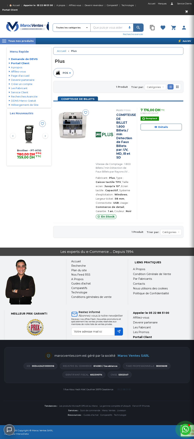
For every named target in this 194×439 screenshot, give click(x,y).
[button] (170, 86)
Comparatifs (106, 415)
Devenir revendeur (94, 5)
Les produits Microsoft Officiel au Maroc (78, 406)
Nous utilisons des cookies (150, 288)
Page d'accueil (20, 75)
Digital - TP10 (29, 150)
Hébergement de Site (24, 104)
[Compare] (152, 27)
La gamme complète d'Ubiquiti (115, 406)
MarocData (22, 433)
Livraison (121, 410)
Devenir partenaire (22, 79)
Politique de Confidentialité (151, 293)
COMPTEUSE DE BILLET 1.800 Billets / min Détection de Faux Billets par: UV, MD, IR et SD (124, 136)
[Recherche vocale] (129, 27)
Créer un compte (21, 83)
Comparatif (112, 5)
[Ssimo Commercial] (32, 282)
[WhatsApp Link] (185, 429)
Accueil (61, 50)
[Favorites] (163, 27)
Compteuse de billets (78, 98)
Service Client (19, 92)
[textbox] (108, 28)
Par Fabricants (142, 278)
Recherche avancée (133, 34)
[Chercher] (138, 28)
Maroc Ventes (108, 410)
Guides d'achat (91, 415)
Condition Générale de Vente (152, 274)
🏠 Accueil (14, 5)
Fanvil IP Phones (141, 406)
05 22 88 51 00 (45, 5)
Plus (123, 110)
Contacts (139, 283)
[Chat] (9, 429)
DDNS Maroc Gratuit (23, 100)
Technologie (127, 5)
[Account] (171, 3)
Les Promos (141, 332)
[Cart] (186, 11)
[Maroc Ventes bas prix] (27, 26)
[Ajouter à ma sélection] (42, 123)
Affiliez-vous (75, 5)
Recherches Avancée (24, 96)
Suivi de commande (90, 410)
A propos (60, 5)
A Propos (139, 269)
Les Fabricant (19, 88)
